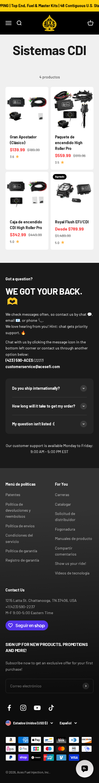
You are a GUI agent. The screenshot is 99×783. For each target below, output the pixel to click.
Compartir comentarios (65, 551)
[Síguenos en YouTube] (37, 707)
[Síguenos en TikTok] (51, 707)
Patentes (13, 494)
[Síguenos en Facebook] (9, 707)
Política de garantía (21, 550)
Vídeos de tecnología (72, 573)
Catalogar (63, 504)
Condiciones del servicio (19, 538)
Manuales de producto (73, 538)
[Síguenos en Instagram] (23, 707)
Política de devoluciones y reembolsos (18, 510)
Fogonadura (65, 529)
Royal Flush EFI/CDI (72, 222)
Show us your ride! (70, 563)
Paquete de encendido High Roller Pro (68, 143)
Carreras (62, 494)
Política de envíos (20, 525)
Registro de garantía (22, 560)
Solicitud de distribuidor (65, 516)
